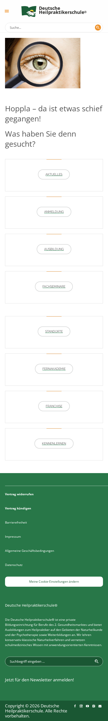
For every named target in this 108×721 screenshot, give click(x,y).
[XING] (94, 706)
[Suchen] (98, 27)
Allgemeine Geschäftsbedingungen (29, 551)
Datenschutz (14, 565)
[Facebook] (75, 706)
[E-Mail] (100, 706)
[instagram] (81, 706)
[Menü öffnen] (7, 11)
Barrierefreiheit (16, 522)
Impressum (13, 536)
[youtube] (87, 706)
